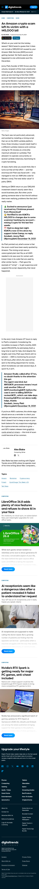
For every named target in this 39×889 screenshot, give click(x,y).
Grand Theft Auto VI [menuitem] (7, 12)
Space (24, 787)
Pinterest (27, 766)
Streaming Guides (28, 790)
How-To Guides (27, 797)
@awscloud (14, 212)
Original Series (27, 800)
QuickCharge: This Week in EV (19, 482)
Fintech (4, 482)
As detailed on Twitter (23, 72)
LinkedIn (32, 766)
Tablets (24, 780)
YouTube (17, 766)
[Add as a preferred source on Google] (7, 38)
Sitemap (24, 865)
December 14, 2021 (27, 238)
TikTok (22, 766)
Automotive (6, 800)
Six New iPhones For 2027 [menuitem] (22, 12)
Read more (8, 569)
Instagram (7, 766)
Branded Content (27, 814)
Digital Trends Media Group (11, 876)
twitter (18, 455)
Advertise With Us (7, 815)
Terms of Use (6, 869)
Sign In (33, 7)
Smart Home (6, 793)
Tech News (5, 486)
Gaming (4, 787)
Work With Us (6, 861)
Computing (5, 783)
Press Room (26, 861)
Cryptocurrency (25, 478)
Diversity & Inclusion (8, 865)
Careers (4, 857)
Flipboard (2, 771)
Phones (4, 780)
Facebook (2, 766)
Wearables (25, 783)
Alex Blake (6, 35)
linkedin (15, 455)
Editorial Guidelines (8, 819)
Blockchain (13, 478)
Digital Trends (11, 9)
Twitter (12, 766)
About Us (4, 808)
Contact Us (5, 812)
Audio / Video (6, 790)
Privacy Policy (26, 857)
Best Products (26, 793)
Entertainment (6, 797)
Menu (3, 7)
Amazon (4, 478)
